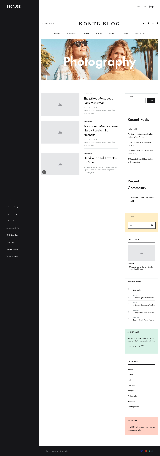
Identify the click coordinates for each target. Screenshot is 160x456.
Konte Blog (99, 23)
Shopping (124, 34)
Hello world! (132, 129)
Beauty (111, 34)
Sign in (138, 6)
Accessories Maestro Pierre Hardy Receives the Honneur (101, 130)
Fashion (57, 34)
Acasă (9, 200)
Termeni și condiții (12, 256)
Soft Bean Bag (11, 221)
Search (130, 97)
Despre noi (10, 242)
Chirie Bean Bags (12, 235)
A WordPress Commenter (138, 197)
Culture (99, 34)
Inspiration (71, 34)
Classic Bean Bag (12, 207)
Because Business (12, 249)
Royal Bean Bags (12, 214)
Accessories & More (13, 228)
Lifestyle (86, 34)
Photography (140, 34)
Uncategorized (137, 288)
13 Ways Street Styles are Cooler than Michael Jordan (140, 268)
